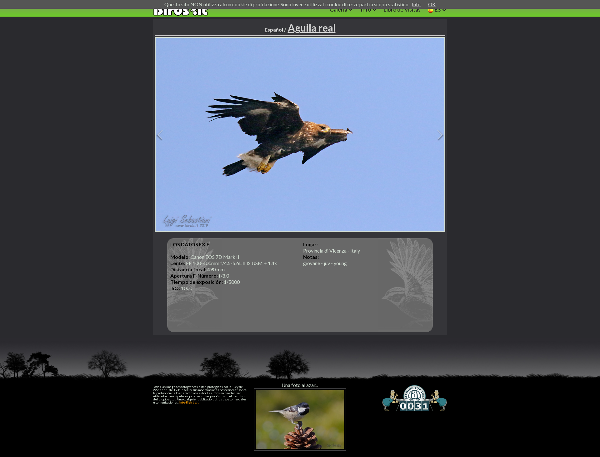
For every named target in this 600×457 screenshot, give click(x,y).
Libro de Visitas (402, 9)
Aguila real (312, 28)
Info (416, 4)
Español (274, 30)
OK (432, 4)
